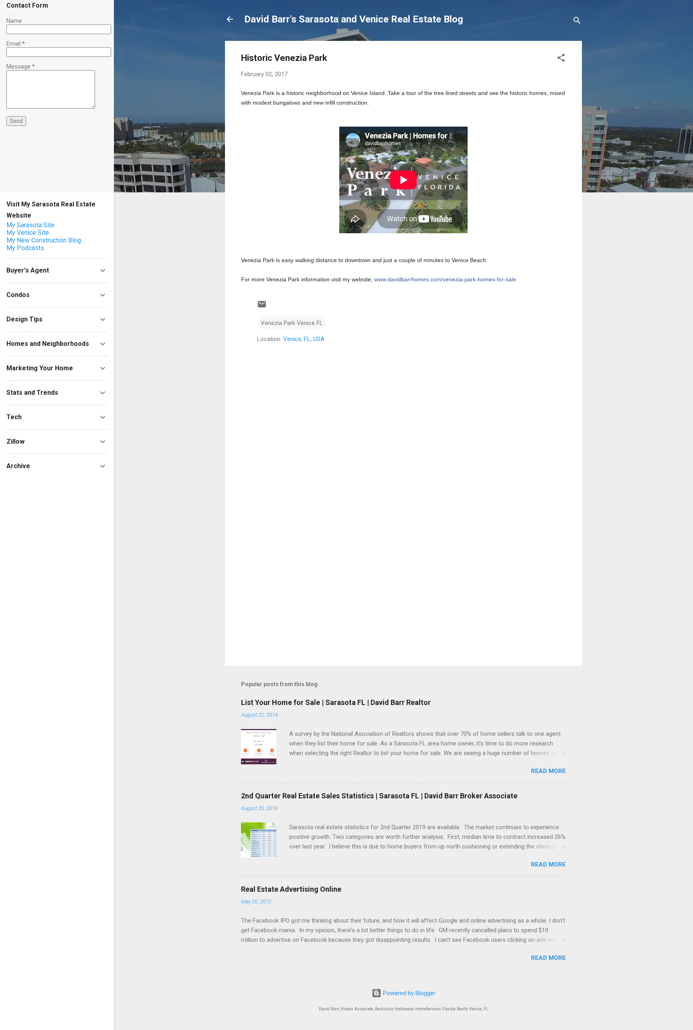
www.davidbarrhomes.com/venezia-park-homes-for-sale (445, 279)
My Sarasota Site (30, 225)
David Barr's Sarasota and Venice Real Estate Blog (353, 19)
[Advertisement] (403, 591)
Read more (548, 771)
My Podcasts (25, 248)
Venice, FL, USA (303, 339)
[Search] (577, 22)
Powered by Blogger (408, 993)
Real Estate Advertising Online (291, 889)
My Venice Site (27, 232)
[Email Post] (262, 307)
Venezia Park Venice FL (292, 323)
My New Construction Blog (43, 240)
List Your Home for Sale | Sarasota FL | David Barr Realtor (336, 702)
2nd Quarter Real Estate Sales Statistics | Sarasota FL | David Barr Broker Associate (379, 796)
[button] (561, 59)
